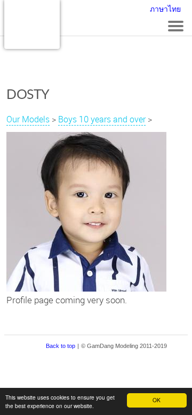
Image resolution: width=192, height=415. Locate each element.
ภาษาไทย (165, 9)
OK (157, 400)
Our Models (28, 119)
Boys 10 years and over (102, 119)
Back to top (60, 346)
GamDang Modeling (32, 24)
